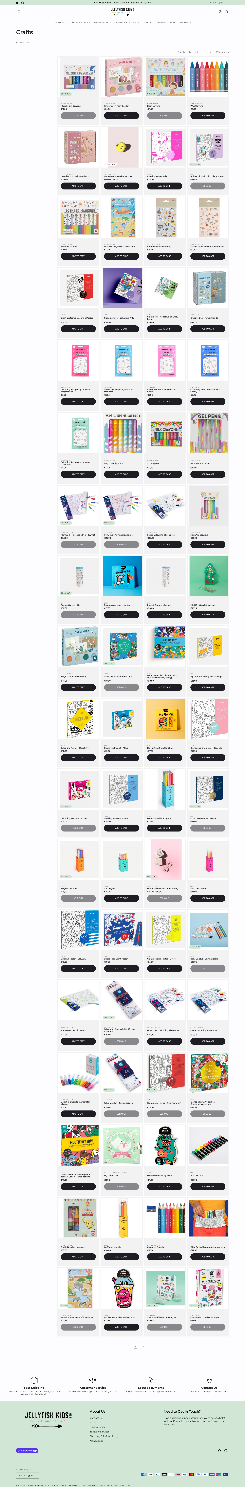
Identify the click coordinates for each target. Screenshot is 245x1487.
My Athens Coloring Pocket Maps (206, 676)
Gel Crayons (110, 888)
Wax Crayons (196, 106)
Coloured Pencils (155, 1247)
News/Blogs (96, 1441)
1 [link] (135, 1346)
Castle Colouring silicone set (204, 1030)
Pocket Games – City (71, 605)
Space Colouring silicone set (160, 535)
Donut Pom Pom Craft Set (160, 748)
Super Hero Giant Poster (116, 959)
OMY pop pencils (112, 1247)
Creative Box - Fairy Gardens (74, 176)
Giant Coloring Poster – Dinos (161, 959)
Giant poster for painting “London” (164, 1103)
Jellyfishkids (28, 1486)
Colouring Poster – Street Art (74, 748)
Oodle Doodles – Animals (73, 1247)
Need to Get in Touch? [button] (182, 1412)
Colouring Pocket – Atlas (116, 748)
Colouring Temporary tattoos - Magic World (75, 390)
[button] (19, 12)
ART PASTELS (196, 1175)
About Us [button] (97, 1412)
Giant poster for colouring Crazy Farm (162, 318)
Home (19, 42)
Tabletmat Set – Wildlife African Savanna (119, 1030)
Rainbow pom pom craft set (117, 605)
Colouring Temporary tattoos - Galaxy (204, 390)
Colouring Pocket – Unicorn (74, 818)
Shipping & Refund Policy (104, 1436)
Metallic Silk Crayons (71, 106)
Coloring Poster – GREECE (73, 959)
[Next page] (151, 1347)
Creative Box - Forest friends (204, 318)
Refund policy (75, 1485)
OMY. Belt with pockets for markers (207, 1247)
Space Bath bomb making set (162, 1317)
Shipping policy (90, 1485)
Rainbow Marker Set (200, 463)
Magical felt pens (69, 888)
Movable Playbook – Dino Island (119, 246)
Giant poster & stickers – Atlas (118, 676)
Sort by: (182, 52)
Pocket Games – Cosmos (159, 605)
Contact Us (96, 1418)
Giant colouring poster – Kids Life (206, 748)
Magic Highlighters (113, 463)
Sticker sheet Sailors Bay (159, 246)
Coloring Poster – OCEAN (116, 818)
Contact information (108, 1485)
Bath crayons (153, 106)
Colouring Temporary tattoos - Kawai (161, 390)
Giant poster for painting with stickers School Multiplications (75, 1175)
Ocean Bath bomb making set (205, 1317)
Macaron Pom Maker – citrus (118, 176)
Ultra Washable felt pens (159, 818)
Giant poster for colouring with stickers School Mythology (162, 676)
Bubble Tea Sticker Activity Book (120, 1317)
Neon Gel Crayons (199, 535)
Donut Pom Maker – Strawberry (162, 888)
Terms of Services (99, 1431)
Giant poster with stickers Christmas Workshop (202, 1103)
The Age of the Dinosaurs (73, 1030)
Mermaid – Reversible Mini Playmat (78, 535)
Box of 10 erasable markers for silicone (75, 1103)
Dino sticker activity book (159, 1175)
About (93, 1422)
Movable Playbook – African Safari (77, 1317)
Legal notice (125, 1485)
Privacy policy (43, 1485)
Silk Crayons (153, 463)
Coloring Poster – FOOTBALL (204, 818)
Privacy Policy (97, 1427)
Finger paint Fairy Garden (116, 106)
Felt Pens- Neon (198, 888)
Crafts (27, 42)
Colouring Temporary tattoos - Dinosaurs (75, 463)
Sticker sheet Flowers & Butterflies (207, 246)
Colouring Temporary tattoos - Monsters (118, 390)
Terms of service (59, 1485)
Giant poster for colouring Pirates (77, 318)
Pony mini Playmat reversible (118, 535)
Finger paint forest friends (73, 676)
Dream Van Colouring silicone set (163, 1030)
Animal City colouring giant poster (207, 176)
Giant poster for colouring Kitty (119, 318)
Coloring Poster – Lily (157, 176)
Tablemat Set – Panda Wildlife (118, 1103)
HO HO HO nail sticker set (202, 605)
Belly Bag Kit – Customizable (204, 959)
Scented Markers (69, 246)
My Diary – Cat (111, 1175)
